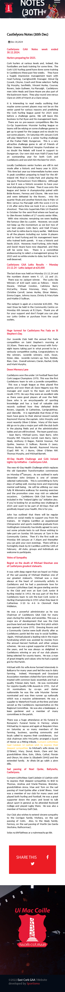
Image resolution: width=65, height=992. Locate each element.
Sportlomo (33, 983)
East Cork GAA (26, 980)
